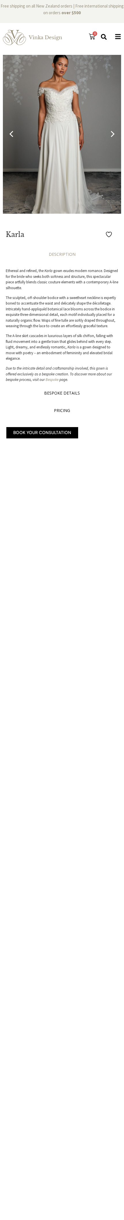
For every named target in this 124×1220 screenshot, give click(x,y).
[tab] (62, 256)
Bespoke (52, 379)
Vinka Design (45, 38)
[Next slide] (111, 134)
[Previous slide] (12, 134)
